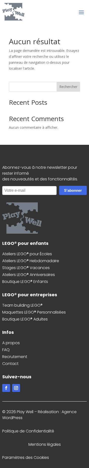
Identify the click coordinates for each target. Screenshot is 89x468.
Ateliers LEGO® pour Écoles (27, 254)
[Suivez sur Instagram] (16, 388)
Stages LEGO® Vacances (26, 268)
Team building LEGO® (22, 305)
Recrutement (14, 357)
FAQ (6, 350)
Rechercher (68, 86)
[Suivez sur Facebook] (6, 388)
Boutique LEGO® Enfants (25, 281)
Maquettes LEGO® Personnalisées (34, 312)
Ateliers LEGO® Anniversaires (28, 274)
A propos (11, 343)
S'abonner (73, 190)
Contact (10, 363)
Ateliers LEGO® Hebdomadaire (30, 261)
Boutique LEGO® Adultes (25, 319)
